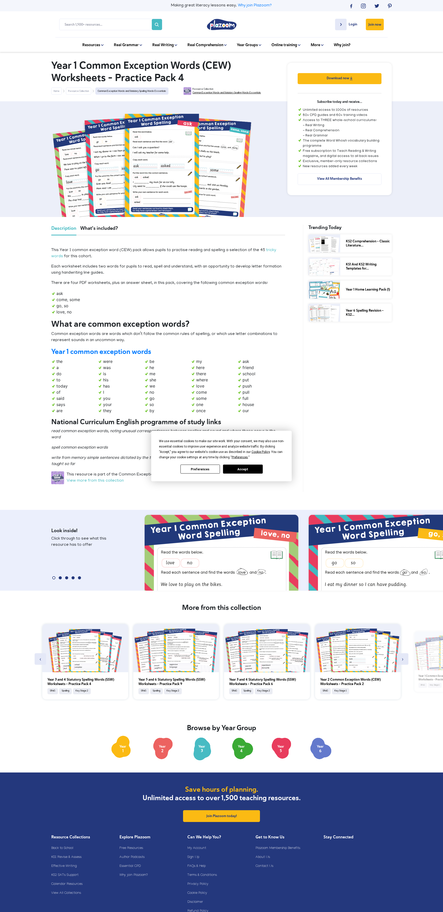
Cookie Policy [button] (260, 452)
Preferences (200, 469)
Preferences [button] (240, 457)
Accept (242, 469)
